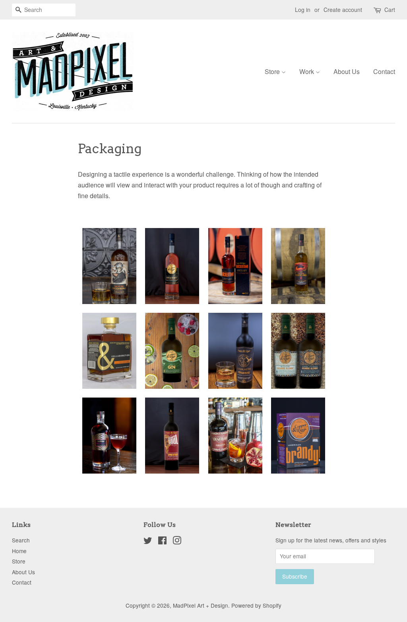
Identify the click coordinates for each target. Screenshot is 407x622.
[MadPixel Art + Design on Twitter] (147, 542)
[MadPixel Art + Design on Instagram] (176, 542)
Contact (384, 71)
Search (21, 540)
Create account (343, 10)
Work (307, 71)
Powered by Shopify (256, 605)
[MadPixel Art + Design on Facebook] (162, 542)
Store (273, 71)
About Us (346, 71)
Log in (302, 10)
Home (19, 551)
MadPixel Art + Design (200, 605)
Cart (389, 10)
